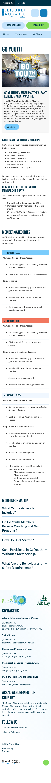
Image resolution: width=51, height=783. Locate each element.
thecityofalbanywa (12, 732)
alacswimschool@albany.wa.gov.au (18, 642)
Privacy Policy (7, 748)
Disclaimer (6, 751)
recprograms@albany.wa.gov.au (16, 656)
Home (6, 34)
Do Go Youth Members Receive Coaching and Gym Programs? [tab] (21, 526)
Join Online (11, 127)
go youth (37, 34)
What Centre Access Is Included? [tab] (18, 510)
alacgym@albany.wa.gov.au (14, 670)
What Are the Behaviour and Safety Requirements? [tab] (22, 565)
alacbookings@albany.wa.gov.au (16, 684)
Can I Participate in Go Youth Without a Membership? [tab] (22, 551)
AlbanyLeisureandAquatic (15, 727)
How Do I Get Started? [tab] (18, 540)
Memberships (21, 34)
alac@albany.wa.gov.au (12, 625)
